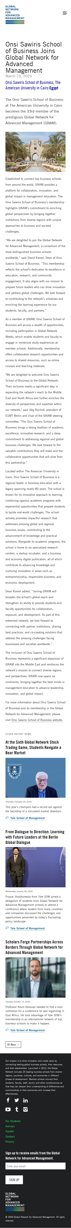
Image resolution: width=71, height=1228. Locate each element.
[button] (65, 13)
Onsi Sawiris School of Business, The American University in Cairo (32, 85)
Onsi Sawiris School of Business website (36, 720)
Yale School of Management (27, 818)
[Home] (14, 14)
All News (11, 1044)
